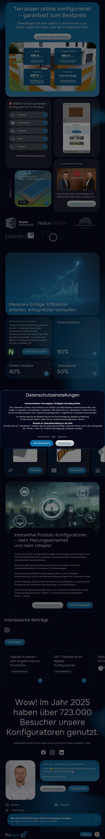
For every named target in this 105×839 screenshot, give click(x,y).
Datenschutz (43, 436)
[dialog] (52, 419)
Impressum (62, 436)
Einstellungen (65, 443)
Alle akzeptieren (41, 443)
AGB (53, 436)
